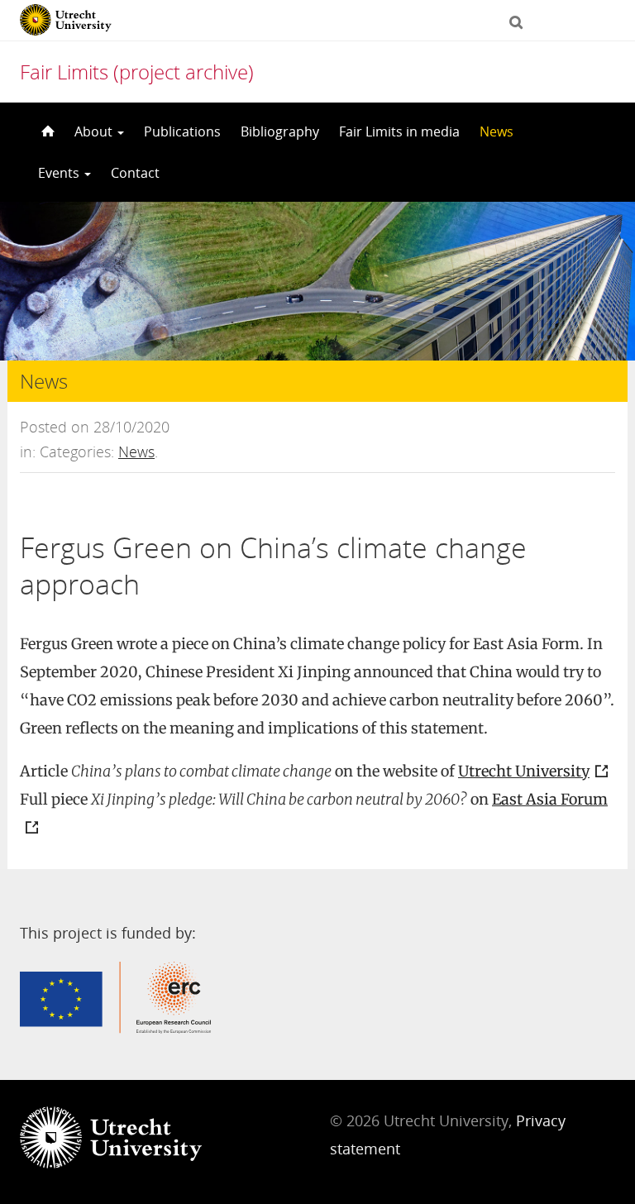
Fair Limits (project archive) (137, 71)
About (95, 131)
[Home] (46, 131)
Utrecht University (524, 771)
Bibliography (280, 131)
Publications (182, 131)
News (496, 131)
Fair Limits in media (399, 131)
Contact (135, 173)
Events (60, 173)
